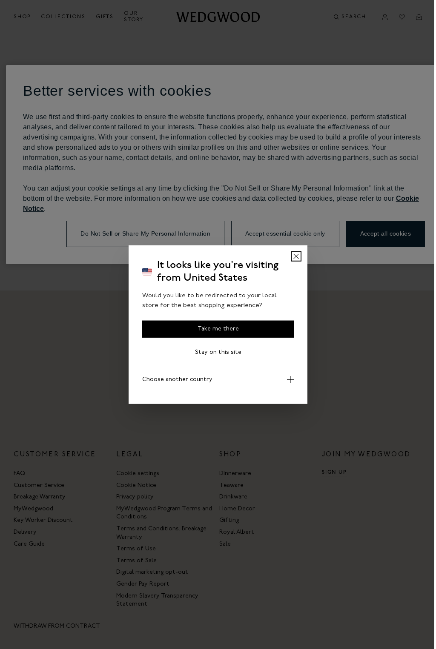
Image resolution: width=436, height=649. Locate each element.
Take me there (218, 329)
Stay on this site (218, 352)
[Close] (296, 256)
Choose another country (174, 379)
